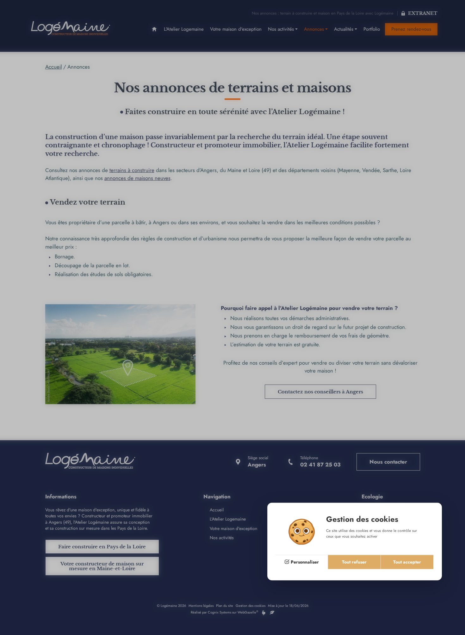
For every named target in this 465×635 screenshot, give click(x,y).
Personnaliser (305, 562)
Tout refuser (354, 562)
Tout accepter (407, 562)
